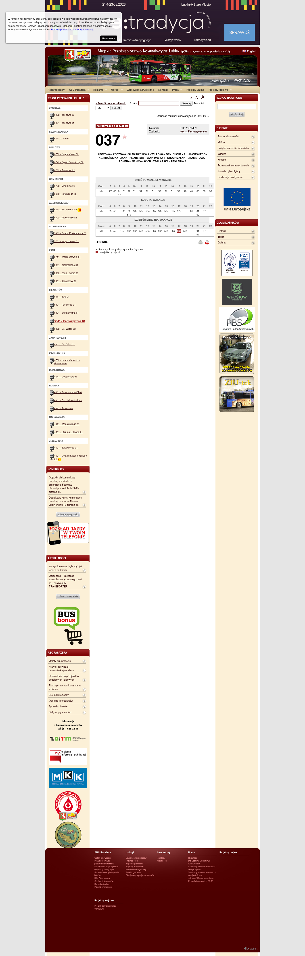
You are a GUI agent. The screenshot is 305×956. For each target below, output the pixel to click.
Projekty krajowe (217, 89)
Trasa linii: (199, 103)
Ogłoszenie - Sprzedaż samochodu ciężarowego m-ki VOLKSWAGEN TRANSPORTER (65, 581)
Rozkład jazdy (56, 89)
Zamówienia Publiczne (140, 89)
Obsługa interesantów (61, 700)
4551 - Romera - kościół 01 (68, 392)
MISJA (221, 142)
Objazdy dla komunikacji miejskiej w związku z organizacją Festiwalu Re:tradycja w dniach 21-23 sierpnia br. (64, 484)
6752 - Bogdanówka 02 (66, 154)
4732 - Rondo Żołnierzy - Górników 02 (67, 361)
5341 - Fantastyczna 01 (193, 131)
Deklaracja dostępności (230, 177)
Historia (222, 231)
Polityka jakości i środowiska (233, 148)
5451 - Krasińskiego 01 (66, 264)
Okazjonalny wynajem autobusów (140, 875)
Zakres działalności (228, 136)
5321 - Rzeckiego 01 (65, 304)
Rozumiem (108, 38)
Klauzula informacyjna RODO (200, 881)
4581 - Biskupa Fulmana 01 (68, 432)
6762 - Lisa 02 (61, 138)
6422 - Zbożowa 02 (64, 114)
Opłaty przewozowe (60, 660)
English (251, 51)
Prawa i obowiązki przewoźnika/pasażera (61, 668)
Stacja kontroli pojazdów (136, 857)
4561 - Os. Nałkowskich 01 (68, 400)
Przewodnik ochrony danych (233, 165)
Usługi (114, 89)
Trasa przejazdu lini (66, 98)
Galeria (222, 242)
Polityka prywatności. (62, 29)
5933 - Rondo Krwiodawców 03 (70, 233)
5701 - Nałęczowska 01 (66, 241)
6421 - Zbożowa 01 (64, 122)
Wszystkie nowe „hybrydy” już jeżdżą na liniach (65, 568)
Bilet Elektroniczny (59, 694)
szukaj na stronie (229, 97)
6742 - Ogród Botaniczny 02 (69, 162)
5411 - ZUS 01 (61, 296)
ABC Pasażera (76, 89)
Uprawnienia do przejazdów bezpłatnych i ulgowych (64, 677)
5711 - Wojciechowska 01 (67, 256)
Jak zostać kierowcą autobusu (200, 878)
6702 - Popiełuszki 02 (65, 217)
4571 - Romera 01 (63, 408)
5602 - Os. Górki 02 (64, 344)
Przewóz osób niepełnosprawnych (134, 862)
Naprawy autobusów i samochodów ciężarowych (137, 868)
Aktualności (162, 860)
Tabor (221, 236)
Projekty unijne (195, 89)
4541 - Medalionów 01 (65, 376)
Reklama (97, 89)
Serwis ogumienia (133, 872)
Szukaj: (134, 103)
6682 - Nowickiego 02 (65, 193)
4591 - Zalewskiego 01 (66, 447)
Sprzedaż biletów (58, 706)
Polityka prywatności (60, 712)
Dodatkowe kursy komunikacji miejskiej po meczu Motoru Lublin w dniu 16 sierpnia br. (65, 501)
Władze (222, 153)
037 (108, 139)
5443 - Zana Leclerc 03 (66, 273)
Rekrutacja (192, 857)
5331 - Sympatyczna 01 (66, 312)
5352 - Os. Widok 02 (65, 328)
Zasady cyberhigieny (229, 171)
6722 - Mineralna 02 (64, 185)
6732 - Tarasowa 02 (64, 170)
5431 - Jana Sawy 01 (65, 281)
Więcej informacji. (84, 29)
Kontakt (163, 89)
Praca (174, 89)
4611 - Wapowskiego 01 (66, 424)
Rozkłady (161, 857)
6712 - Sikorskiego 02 (65, 209)
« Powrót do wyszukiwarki (111, 103)
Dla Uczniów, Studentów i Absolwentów (199, 862)
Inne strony (163, 852)
